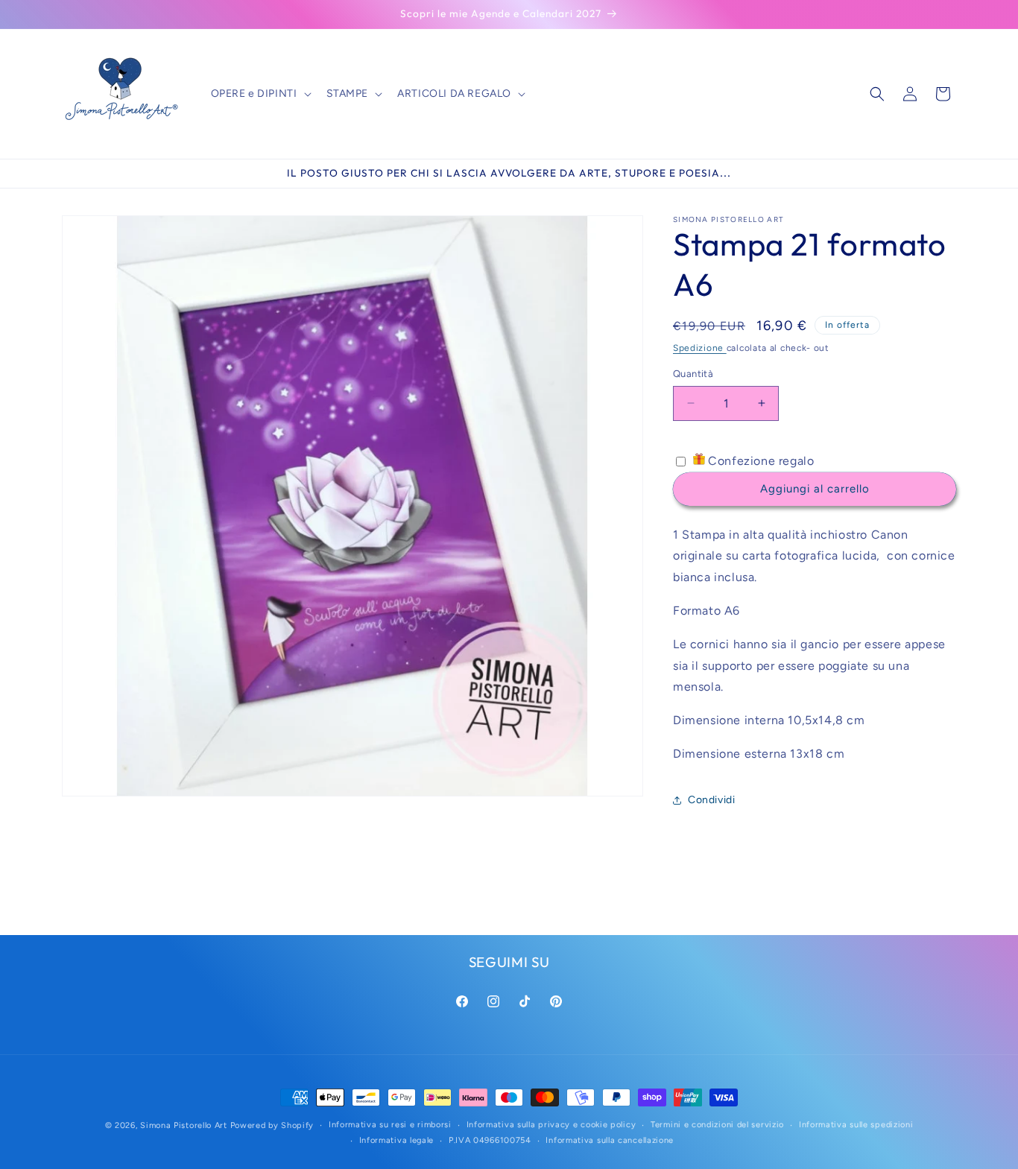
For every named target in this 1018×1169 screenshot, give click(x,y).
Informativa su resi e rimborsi (390, 1125)
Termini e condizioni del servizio (717, 1125)
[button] (259, 94)
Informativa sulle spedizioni (856, 1125)
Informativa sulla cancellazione (610, 1140)
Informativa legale (396, 1140)
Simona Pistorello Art (183, 1125)
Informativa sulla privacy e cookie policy (551, 1125)
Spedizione (700, 348)
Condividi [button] (711, 799)
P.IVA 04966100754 (490, 1140)
